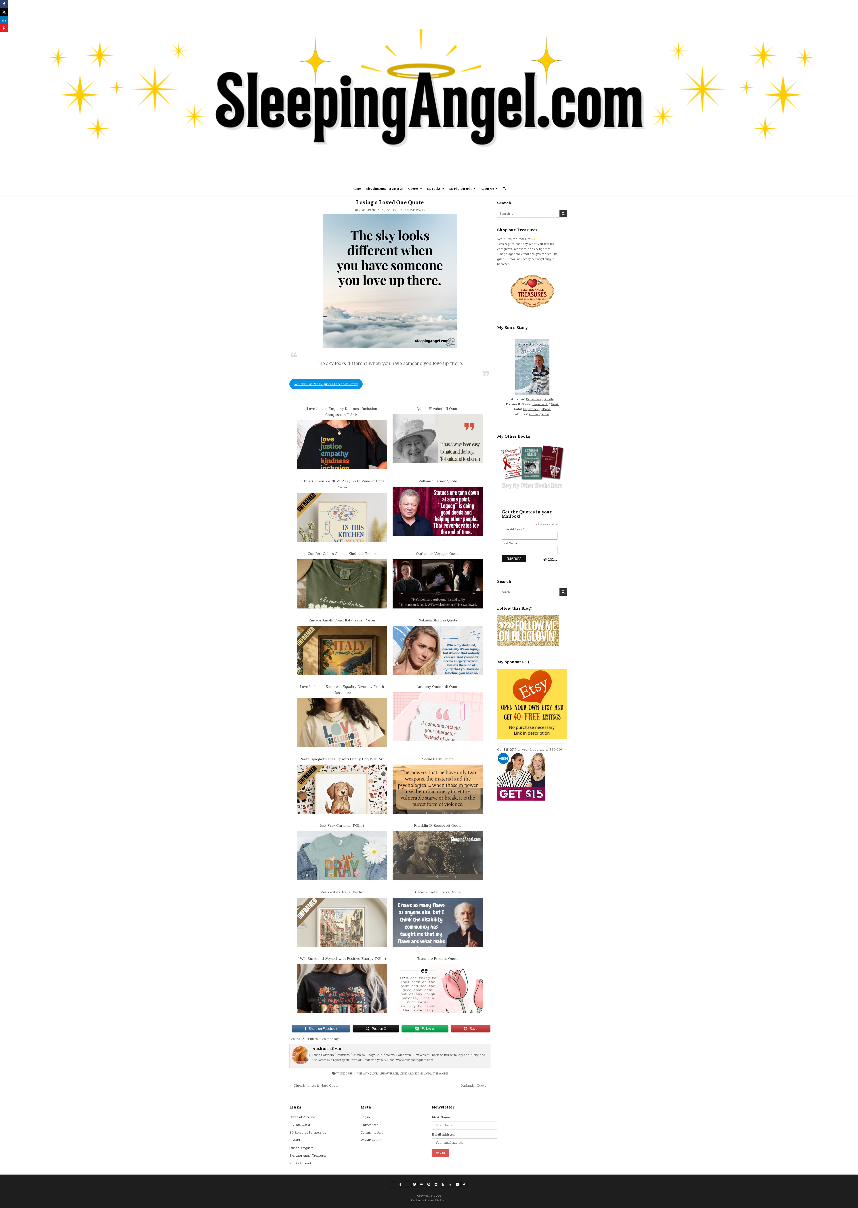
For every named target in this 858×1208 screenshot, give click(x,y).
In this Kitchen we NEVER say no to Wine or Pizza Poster (342, 484)
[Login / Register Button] (464, 1184)
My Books (434, 189)
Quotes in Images (414, 210)
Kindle (548, 399)
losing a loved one (411, 1073)
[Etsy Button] (443, 1184)
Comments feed (372, 1132)
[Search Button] (504, 188)
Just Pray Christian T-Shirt (342, 826)
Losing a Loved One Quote (389, 202)
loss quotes (431, 1073)
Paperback (533, 399)
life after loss (389, 1073)
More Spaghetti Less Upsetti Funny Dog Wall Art (342, 759)
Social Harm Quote (438, 759)
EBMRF (295, 1140)
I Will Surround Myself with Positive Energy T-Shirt (342, 959)
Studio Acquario (301, 1163)
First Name (509, 543)
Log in (365, 1117)
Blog (400, 210)
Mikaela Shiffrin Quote (437, 620)
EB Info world (299, 1124)
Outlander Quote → (475, 1085)
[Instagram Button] (429, 1184)
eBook (546, 409)
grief (349, 1073)
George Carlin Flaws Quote (438, 892)
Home (357, 189)
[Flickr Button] (436, 1184)
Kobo (545, 414)
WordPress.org (371, 1140)
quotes (443, 1073)
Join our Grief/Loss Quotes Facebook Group (326, 384)
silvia (362, 210)
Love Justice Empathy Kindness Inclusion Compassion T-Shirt (342, 412)
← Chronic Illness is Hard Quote (314, 1085)
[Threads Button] (407, 1184)
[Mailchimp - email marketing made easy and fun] (550, 563)
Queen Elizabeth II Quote (437, 409)
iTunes (533, 414)
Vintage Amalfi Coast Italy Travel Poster (342, 620)
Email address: (443, 1134)
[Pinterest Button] (414, 1184)
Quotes (413, 189)
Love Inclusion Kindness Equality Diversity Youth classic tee (342, 690)
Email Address (513, 529)
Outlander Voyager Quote (438, 554)
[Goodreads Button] (457, 1184)
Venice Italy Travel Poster (342, 892)
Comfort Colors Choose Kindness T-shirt (342, 554)
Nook (555, 404)
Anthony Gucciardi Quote (437, 687)
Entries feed (369, 1124)
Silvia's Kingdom (301, 1148)
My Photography (460, 189)
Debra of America (302, 1117)
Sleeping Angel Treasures (384, 189)
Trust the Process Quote (437, 959)
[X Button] (393, 1184)
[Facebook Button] (400, 1184)
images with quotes (366, 1073)
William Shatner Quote (437, 481)
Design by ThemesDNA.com (429, 1200)
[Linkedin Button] (422, 1184)
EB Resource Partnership (307, 1132)
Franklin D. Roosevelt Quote (438, 826)
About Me (487, 189)
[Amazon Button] (450, 1184)
